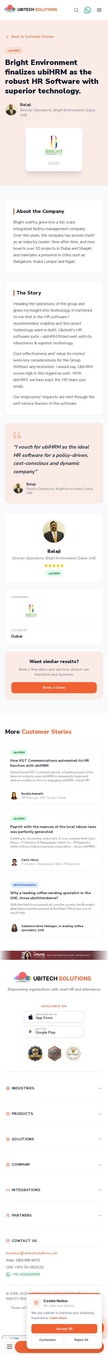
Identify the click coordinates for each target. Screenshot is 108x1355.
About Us (13, 1174)
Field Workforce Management (29, 1149)
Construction (16, 1098)
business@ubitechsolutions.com (31, 1253)
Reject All (81, 1340)
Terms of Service (24, 1307)
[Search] (76, 10)
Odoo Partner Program (24, 1225)
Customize (47, 1340)
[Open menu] (99, 10)
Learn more (58, 1318)
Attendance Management (26, 1123)
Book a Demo (54, 687)
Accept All (64, 1329)
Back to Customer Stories (33, 36)
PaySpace (14, 1200)
